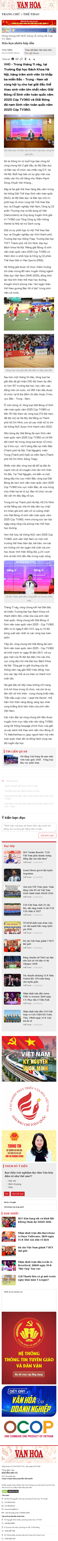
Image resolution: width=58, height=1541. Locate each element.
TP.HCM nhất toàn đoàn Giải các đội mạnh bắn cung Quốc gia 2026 (38, 926)
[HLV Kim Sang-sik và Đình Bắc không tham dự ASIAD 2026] (9, 1222)
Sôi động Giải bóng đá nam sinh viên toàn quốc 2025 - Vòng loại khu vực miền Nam (36, 760)
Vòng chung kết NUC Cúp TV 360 (21, 786)
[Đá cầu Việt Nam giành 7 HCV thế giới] (12, 945)
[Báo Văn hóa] (29, 4)
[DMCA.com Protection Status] (10, 1491)
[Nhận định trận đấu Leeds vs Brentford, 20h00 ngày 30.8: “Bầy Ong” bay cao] (9, 1265)
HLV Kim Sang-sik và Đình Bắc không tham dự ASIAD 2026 (36, 1220)
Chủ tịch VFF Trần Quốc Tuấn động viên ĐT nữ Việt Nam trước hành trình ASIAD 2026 (38, 890)
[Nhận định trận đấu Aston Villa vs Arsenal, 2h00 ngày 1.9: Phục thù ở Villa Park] (12, 998)
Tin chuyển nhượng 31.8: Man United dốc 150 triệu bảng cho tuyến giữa (38, 979)
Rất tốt (12, 1180)
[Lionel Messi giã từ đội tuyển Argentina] (12, 875)
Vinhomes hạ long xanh (14, 1207)
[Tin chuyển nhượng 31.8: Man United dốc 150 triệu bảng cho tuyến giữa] (12, 980)
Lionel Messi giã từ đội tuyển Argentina (38, 871)
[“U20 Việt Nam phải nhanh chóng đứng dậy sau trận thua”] (12, 857)
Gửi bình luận (47, 835)
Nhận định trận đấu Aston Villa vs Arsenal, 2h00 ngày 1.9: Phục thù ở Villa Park (37, 997)
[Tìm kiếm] (51, 5)
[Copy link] (21, 59)
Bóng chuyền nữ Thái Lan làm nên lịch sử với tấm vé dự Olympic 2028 (38, 961)
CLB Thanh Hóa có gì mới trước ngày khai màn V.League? (37, 1278)
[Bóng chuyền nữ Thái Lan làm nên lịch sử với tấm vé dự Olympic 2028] (12, 962)
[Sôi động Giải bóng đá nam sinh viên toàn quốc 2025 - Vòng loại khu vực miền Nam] (11, 760)
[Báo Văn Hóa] (29, 1453)
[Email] (17, 59)
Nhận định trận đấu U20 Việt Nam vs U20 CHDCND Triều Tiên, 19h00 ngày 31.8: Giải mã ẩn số (38, 1016)
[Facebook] (13, 59)
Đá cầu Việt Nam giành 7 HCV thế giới (38, 942)
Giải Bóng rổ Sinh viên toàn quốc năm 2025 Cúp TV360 (29, 797)
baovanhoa (12, 781)
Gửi (6, 1193)
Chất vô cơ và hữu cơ (13, 1292)
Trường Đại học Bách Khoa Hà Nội (22, 791)
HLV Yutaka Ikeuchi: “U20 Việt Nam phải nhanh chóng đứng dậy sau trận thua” (37, 855)
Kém (11, 1187)
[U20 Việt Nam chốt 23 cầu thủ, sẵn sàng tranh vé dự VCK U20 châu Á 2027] (12, 909)
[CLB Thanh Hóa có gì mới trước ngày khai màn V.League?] (9, 1280)
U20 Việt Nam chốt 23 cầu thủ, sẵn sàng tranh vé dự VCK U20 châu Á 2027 (38, 908)
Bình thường (15, 1184)
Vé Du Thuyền (10, 1202)
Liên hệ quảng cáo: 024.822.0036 (17, 1513)
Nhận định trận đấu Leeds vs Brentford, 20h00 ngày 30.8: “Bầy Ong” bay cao (35, 1265)
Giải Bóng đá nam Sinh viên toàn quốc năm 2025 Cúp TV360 (29, 805)
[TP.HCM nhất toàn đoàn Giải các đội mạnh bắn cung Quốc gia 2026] (12, 927)
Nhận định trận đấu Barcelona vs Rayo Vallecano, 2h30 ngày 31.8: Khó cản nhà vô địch (36, 1236)
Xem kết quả (17, 1193)
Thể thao (27, 862)
